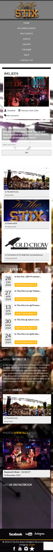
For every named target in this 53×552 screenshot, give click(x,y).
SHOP (26, 55)
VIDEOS (26, 39)
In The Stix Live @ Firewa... (28, 305)
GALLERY (26, 44)
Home (26, 23)
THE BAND (26, 49)
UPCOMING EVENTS (26, 28)
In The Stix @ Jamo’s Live (27, 319)
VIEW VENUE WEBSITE (26, 285)
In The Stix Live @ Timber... (28, 291)
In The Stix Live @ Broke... (27, 334)
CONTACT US (26, 60)
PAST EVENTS (26, 33)
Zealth (32, 544)
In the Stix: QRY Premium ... (28, 276)
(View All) (21, 432)
